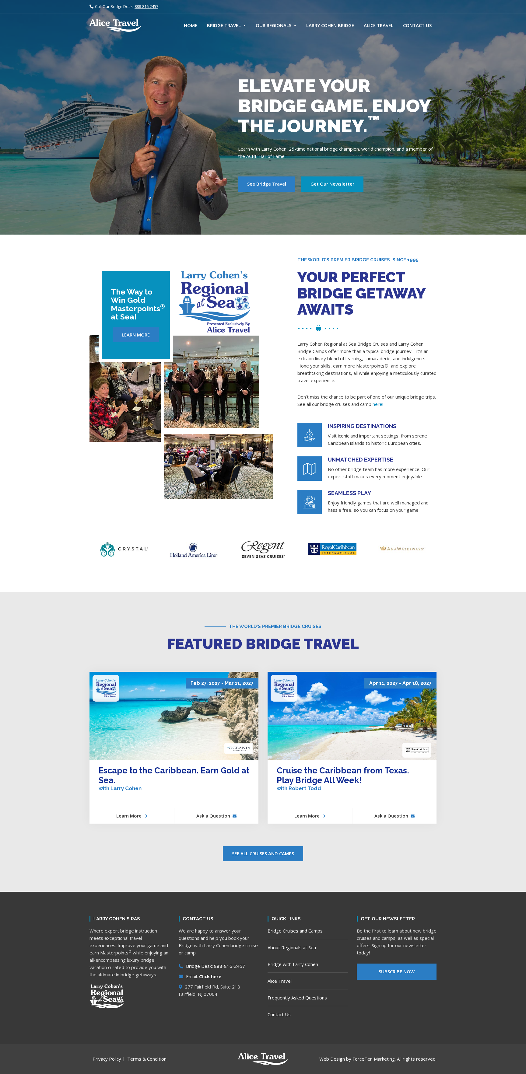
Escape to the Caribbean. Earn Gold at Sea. (174, 779)
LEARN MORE (136, 335)
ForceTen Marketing (373, 1059)
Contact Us (417, 25)
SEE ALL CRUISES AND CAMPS (263, 853)
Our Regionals (273, 25)
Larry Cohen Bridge (330, 25)
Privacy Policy (107, 1059)
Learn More (129, 816)
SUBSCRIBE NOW (397, 971)
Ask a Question (213, 816)
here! (378, 404)
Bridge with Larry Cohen (293, 964)
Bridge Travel (224, 25)
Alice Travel (378, 25)
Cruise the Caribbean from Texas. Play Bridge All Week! (343, 779)
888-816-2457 (146, 6)
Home (190, 25)
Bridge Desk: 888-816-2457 (215, 966)
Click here (210, 976)
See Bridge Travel (266, 184)
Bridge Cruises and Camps (295, 931)
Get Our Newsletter (332, 184)
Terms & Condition (147, 1059)
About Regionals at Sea (292, 947)
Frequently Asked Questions (297, 998)
